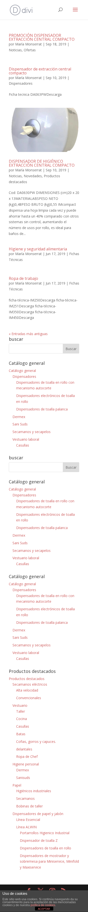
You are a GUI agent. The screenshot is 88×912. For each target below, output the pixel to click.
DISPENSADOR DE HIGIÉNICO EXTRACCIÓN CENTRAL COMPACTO (42, 163)
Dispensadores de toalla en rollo (45, 848)
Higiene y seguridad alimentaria (38, 249)
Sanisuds (23, 777)
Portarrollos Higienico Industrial (44, 832)
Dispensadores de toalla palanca (42, 409)
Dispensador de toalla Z (39, 840)
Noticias (15, 50)
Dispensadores (21, 83)
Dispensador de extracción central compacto (40, 71)
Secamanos (25, 798)
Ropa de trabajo (23, 278)
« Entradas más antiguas (28, 333)
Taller (20, 711)
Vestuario (19, 705)
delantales (24, 749)
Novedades (33, 176)
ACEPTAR (44, 908)
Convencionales (28, 697)
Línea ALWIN (26, 827)
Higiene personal (25, 764)
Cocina (21, 718)
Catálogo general (22, 370)
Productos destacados (26, 678)
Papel (16, 785)
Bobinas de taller (29, 806)
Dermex (18, 416)
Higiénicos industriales (33, 791)
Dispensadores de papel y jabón (37, 813)
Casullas (22, 445)
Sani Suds (20, 424)
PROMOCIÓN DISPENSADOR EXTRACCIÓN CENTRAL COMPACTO (42, 37)
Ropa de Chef (27, 756)
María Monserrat (28, 44)
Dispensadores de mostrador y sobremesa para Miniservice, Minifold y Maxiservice (49, 861)
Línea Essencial (28, 819)
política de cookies (43, 905)
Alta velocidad (27, 690)
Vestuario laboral (25, 439)
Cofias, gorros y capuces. (36, 741)
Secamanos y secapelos (31, 431)
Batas (20, 734)
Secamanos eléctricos (29, 684)
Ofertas (30, 50)
